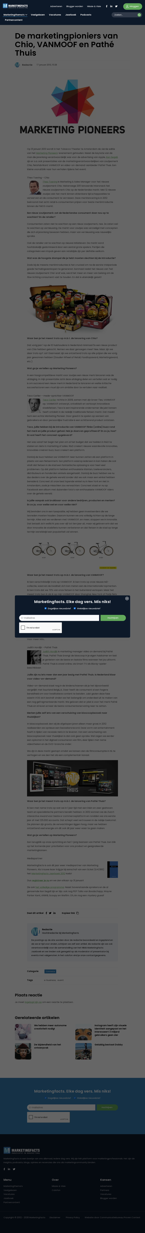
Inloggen (134, 6)
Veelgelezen (38, 14)
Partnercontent (14, 19)
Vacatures (55, 14)
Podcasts (85, 14)
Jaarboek (70, 14)
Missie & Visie (94, 6)
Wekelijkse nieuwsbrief (88, 608)
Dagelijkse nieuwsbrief (59, 608)
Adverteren (56, 6)
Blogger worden (74, 6)
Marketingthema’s (14, 14)
